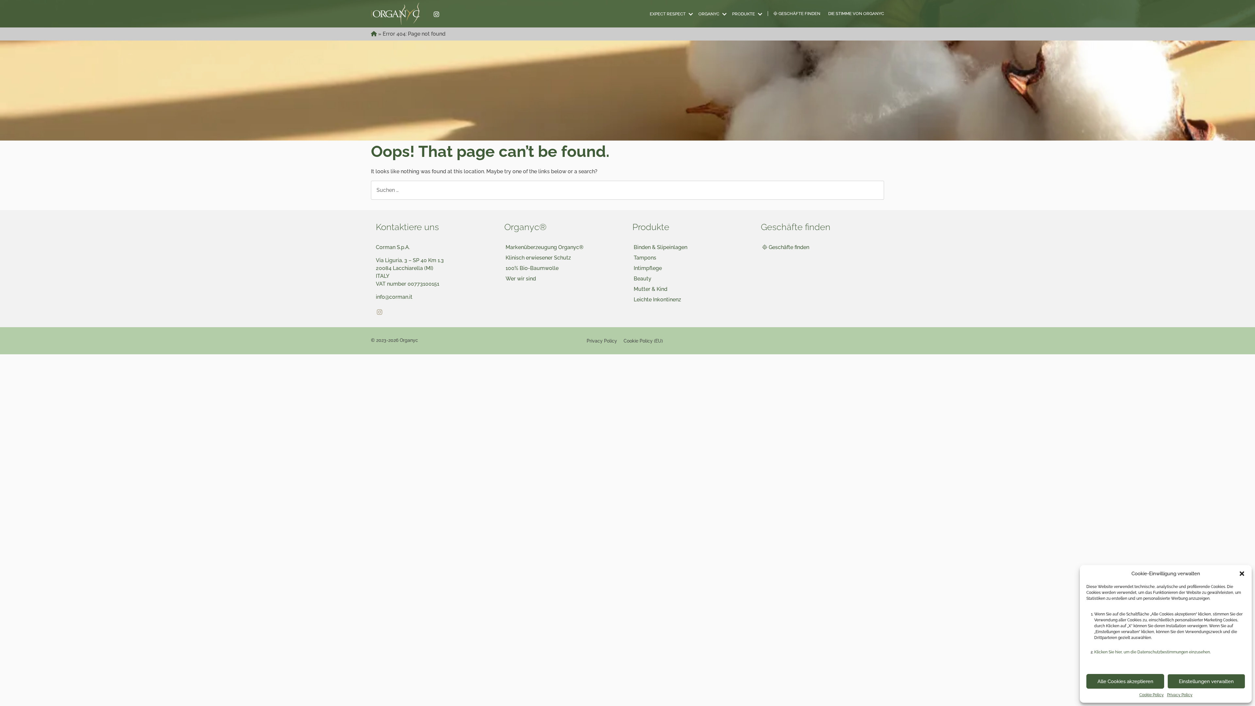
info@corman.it (394, 297)
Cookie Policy (1151, 695)
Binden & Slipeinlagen (660, 247)
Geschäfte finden (799, 13)
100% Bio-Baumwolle (532, 268)
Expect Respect (668, 13)
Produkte (743, 13)
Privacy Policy (1180, 695)
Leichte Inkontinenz (657, 299)
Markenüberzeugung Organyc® (544, 247)
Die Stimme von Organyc (856, 13)
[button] (1242, 573)
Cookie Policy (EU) (643, 341)
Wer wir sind (521, 279)
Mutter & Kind (650, 289)
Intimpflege (648, 268)
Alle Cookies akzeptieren (1125, 681)
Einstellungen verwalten (1206, 681)
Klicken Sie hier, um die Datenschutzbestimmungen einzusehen (1152, 652)
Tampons (645, 258)
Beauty (642, 279)
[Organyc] (399, 14)
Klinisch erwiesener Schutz (538, 258)
